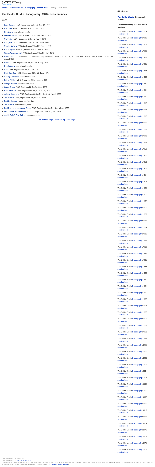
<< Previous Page (46, 119)
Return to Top (60, 119)
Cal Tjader (8, 39)
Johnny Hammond (11, 94)
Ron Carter (8, 31)
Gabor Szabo (9, 87)
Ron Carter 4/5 (10, 90)
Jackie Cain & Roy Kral (13, 115)
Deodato (7, 62)
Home (4, 7)
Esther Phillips (10, 80)
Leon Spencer (9, 24)
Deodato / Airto (10, 56)
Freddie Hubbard (10, 101)
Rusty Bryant (9, 49)
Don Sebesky (9, 66)
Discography (30, 7)
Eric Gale (8, 28)
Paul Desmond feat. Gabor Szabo (17, 108)
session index (42, 7)
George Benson (10, 83)
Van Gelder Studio (16, 7)
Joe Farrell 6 (9, 97)
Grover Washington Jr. (13, 53)
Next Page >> (72, 119)
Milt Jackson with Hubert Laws (16, 111)
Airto (6, 69)
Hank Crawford (10, 73)
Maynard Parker (10, 35)
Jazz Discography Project (24, 460)
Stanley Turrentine (11, 76)
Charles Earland (10, 46)
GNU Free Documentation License (57, 464)
